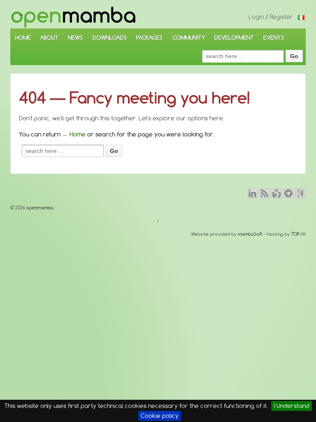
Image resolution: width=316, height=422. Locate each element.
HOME (23, 37)
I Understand (291, 406)
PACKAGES (149, 37)
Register (281, 17)
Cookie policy (160, 416)
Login (256, 17)
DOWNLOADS (110, 37)
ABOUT (49, 37)
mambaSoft (250, 234)
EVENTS (273, 37)
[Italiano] (301, 17)
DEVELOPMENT (234, 37)
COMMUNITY (188, 37)
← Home (74, 134)
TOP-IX (298, 234)
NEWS (75, 37)
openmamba (39, 208)
